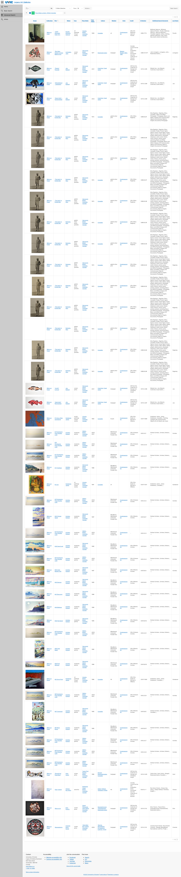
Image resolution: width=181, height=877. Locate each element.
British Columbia (84, 33)
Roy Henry (68, 790)
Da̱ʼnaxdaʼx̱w (101, 828)
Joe (67, 68)
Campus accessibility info (54, 859)
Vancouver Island (85, 465)
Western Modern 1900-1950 (124, 53)
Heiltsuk (103, 789)
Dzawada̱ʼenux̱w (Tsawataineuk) (102, 807)
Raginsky (68, 116)
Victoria (84, 31)
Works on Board (49, 484)
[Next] (177, 17)
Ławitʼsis (100, 829)
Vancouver (85, 50)
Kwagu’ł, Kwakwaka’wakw (102, 773)
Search (87, 857)
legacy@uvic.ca (30, 866)
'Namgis (100, 825)
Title (59, 20)
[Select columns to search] (27, 8)
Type (75, 20)
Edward (68, 69)
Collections (49, 20)
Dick (67, 807)
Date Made (92, 20)
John (67, 53)
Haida (99, 789)
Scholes (68, 432)
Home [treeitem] (6, 6)
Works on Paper (49, 52)
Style (124, 20)
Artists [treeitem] (6, 19)
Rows (75, 8)
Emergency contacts (113, 874)
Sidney (84, 431)
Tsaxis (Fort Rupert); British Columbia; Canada (85, 774)
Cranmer (68, 825)
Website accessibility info (54, 857)
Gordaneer (68, 418)
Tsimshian (100, 790)
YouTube (72, 861)
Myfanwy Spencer (68, 33)
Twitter (71, 859)
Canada (84, 35)
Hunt (67, 773)
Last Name (175, 20)
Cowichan (100, 68)
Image (35, 20)
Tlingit (104, 829)
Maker (68, 20)
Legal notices (103, 874)
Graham (68, 434)
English (105, 790)
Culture (103, 20)
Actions (87, 8)
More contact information (32, 872)
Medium (114, 20)
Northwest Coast (85, 787)
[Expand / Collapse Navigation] (2, 2)
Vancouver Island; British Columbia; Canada (85, 69)
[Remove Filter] (65, 13)
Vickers (68, 789)
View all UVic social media (73, 866)
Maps (86, 863)
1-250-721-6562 (30, 868)
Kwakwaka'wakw (102, 53)
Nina (67, 117)
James (67, 419)
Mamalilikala (101, 826)
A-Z (86, 859)
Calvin (67, 775)
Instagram (72, 863)
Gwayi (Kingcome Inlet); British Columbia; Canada (85, 808)
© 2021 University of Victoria (91, 874)
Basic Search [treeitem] (8, 11)
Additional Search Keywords (160, 20)
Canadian (100, 33)
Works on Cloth (49, 33)
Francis (67, 809)
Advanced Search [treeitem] (9, 15)
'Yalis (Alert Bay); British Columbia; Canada (85, 827)
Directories (88, 861)
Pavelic (68, 31)
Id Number (143, 20)
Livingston (68, 52)
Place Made (85, 20)
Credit (131, 20)
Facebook (72, 857)
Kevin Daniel (67, 828)
